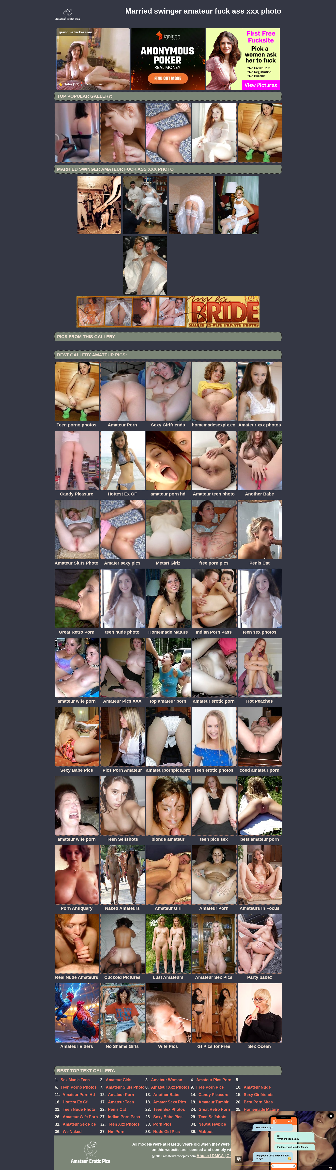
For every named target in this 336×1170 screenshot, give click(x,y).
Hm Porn (116, 1132)
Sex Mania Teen (75, 1080)
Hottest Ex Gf (75, 1102)
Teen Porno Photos (79, 1087)
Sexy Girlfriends (259, 1095)
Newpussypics (212, 1124)
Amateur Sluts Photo (125, 1087)
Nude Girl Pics (166, 1132)
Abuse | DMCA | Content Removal (228, 1156)
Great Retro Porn (214, 1109)
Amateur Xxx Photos (170, 1087)
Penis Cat (117, 1109)
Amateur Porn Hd (78, 1095)
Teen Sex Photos (169, 1109)
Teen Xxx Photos (124, 1124)
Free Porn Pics (210, 1087)
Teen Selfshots (212, 1117)
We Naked (72, 1132)
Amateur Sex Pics (79, 1124)
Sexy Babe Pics (168, 1117)
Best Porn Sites (258, 1102)
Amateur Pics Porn (213, 1080)
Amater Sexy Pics (169, 1102)
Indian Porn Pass (124, 1117)
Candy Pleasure (213, 1095)
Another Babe (166, 1095)
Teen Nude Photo (79, 1109)
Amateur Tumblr (214, 1102)
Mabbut (206, 1132)
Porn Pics (162, 1124)
